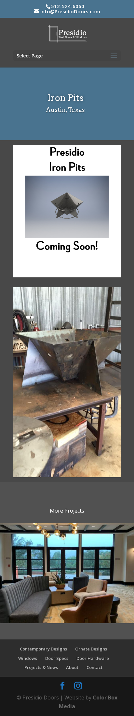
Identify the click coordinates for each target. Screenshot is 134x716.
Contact (94, 667)
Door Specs (56, 658)
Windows (27, 658)
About (72, 667)
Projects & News (41, 667)
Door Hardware (92, 658)
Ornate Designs (91, 649)
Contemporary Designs (43, 649)
